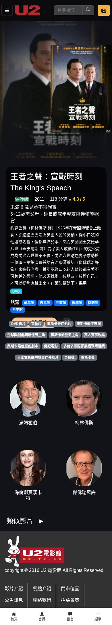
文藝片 (36, 324)
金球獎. (70, 358)
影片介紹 (14, 588)
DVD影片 (18, 324)
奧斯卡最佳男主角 (64, 335)
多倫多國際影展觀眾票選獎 (84, 346)
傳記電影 (51, 346)
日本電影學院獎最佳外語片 (38, 358)
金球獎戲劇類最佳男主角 (26, 335)
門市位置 (70, 588)
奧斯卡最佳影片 (59, 324)
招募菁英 (70, 600)
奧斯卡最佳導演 (89, 324)
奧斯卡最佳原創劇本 (22, 346)
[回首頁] (27, 10)
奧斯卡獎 (88, 358)
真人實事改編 (94, 335)
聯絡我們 (42, 600)
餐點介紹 (42, 588)
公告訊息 (14, 600)
